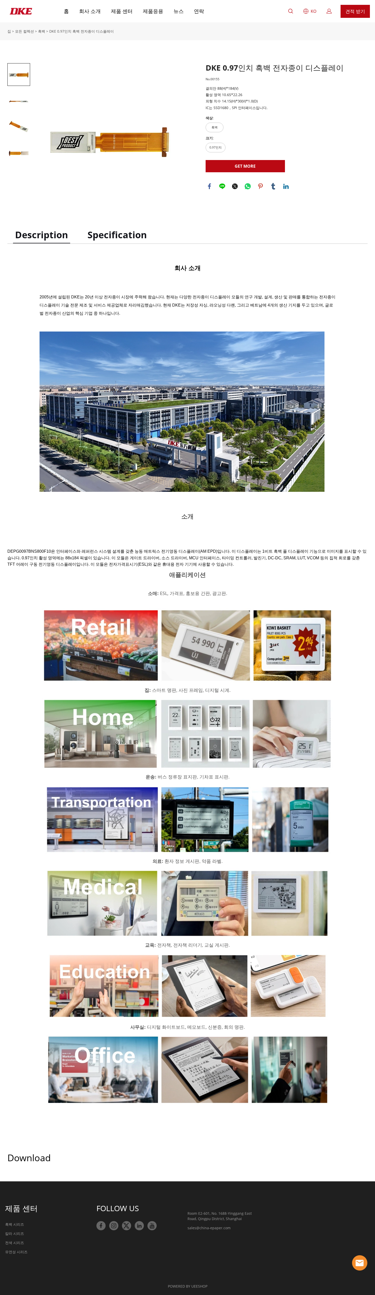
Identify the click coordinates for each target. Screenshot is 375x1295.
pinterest (260, 186)
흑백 (41, 31)
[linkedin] (139, 1225)
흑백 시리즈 (14, 1224)
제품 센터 (122, 11)
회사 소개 (90, 11)
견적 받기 (355, 11)
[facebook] (101, 1225)
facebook (209, 186)
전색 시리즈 (14, 1242)
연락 (199, 11)
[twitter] (126, 1225)
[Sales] (359, 1263)
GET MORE (245, 166)
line (222, 186)
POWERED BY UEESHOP (187, 1286)
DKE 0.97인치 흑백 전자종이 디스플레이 (81, 31)
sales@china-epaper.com (209, 1227)
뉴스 (178, 11)
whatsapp (248, 186)
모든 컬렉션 (24, 31)
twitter (235, 186)
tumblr (273, 186)
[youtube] (152, 1225)
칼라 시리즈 (14, 1233)
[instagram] (113, 1225)
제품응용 (153, 11)
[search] (290, 12)
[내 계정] (329, 11)
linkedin (286, 186)
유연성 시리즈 (16, 1251)
